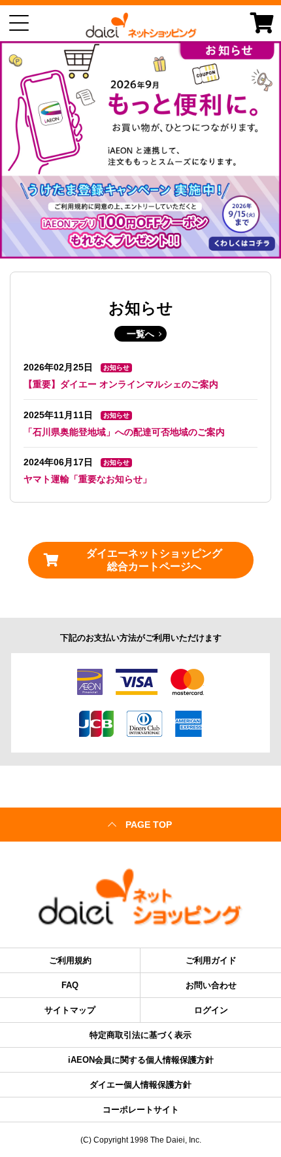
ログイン (211, 1010)
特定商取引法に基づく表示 (140, 1035)
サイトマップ (69, 1010)
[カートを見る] (262, 22)
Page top (148, 824)
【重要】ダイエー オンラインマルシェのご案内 (121, 384)
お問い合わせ (211, 985)
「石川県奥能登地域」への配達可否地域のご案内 (124, 432)
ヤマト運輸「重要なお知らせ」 (88, 479)
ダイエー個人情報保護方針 (140, 1085)
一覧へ (140, 334)
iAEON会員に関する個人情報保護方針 (141, 1060)
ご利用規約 (70, 960)
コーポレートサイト (141, 1109)
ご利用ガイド (211, 960)
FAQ (69, 985)
